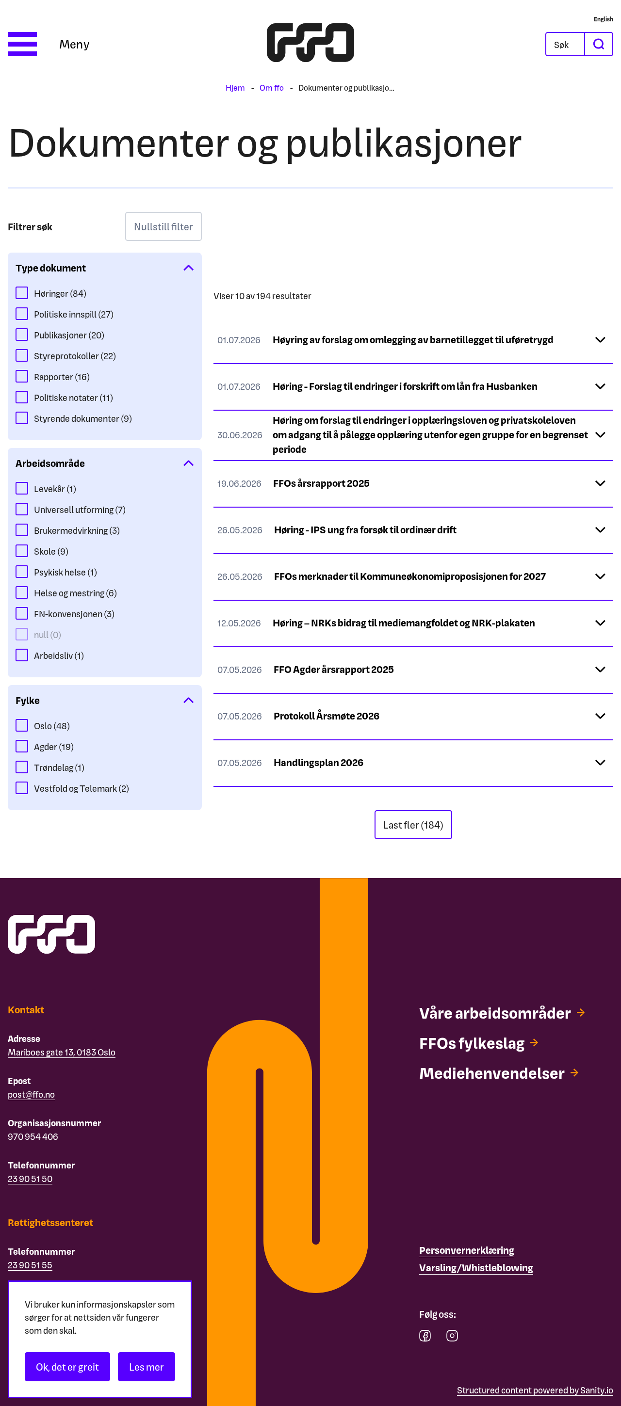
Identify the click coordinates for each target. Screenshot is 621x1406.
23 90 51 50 (30, 1178)
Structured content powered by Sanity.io (535, 1389)
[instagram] (452, 1337)
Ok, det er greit (67, 1366)
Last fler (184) (413, 824)
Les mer (146, 1366)
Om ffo (272, 87)
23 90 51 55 (30, 1264)
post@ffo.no (31, 1094)
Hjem (235, 87)
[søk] (598, 44)
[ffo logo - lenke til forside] (310, 44)
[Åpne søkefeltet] (565, 44)
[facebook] (425, 1337)
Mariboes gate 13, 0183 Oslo (61, 1051)
